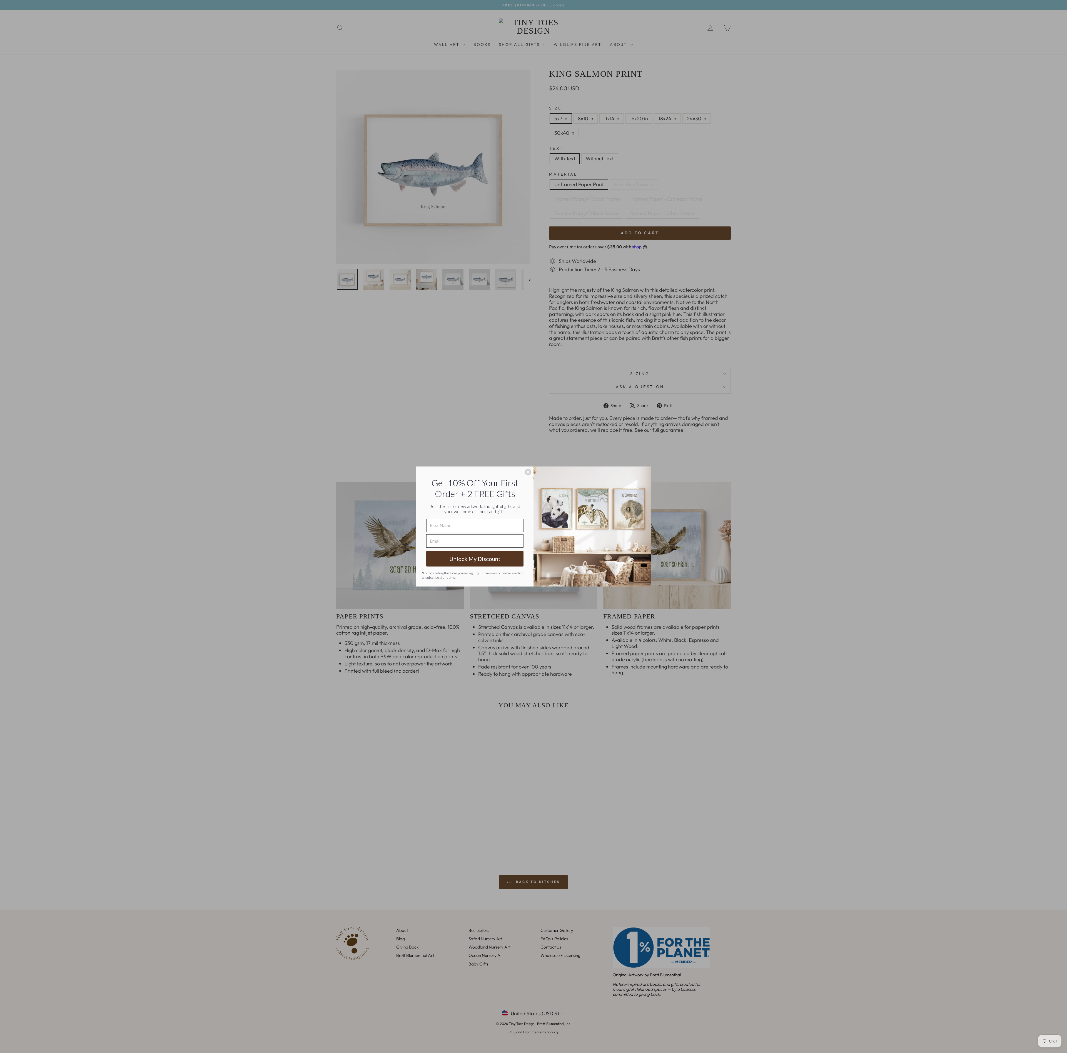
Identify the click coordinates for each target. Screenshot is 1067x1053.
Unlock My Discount (474, 558)
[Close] (528, 472)
